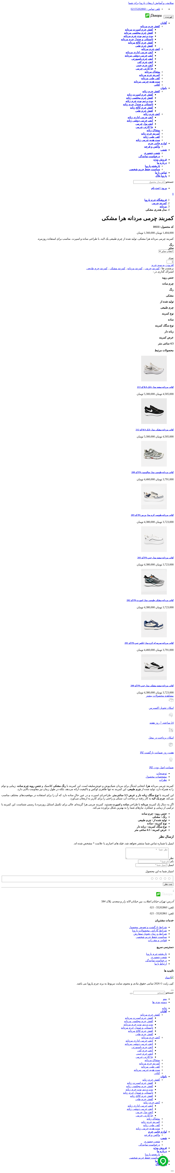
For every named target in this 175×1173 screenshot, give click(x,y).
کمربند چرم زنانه (150, 1121)
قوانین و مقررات (157, 940)
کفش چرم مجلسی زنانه (139, 1086)
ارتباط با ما (160, 963)
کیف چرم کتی (145, 1050)
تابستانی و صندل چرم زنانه (138, 1092)
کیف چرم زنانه (151, 1102)
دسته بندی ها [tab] (159, 1002)
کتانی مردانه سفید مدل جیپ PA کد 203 (155, 557)
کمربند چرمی (152, 268)
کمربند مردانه (135, 268)
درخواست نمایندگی (156, 960)
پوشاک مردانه (152, 1060)
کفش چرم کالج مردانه (140, 1030)
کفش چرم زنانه (151, 1079)
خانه (164, 1008)
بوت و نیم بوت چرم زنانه (139, 1089)
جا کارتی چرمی (144, 1056)
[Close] (172, 1170)
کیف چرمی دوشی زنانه (140, 1108)
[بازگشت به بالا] (172, 990)
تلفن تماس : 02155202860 (145, 9)
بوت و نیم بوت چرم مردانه (138, 1024)
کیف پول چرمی (144, 1112)
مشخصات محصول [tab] (156, 776)
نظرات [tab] (163, 779)
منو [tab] (165, 998)
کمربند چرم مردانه (149, 1063)
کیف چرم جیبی (144, 1053)
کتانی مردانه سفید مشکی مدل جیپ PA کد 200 (152, 685)
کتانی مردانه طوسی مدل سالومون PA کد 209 (152, 472)
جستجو (170, 181)
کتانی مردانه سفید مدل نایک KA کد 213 (155, 387)
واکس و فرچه (152, 1134)
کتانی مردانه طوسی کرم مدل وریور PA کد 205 (152, 515)
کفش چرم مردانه (150, 1014)
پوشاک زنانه (153, 1118)
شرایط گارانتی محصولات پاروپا (149, 930)
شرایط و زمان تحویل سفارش (150, 933)
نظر (171, 858)
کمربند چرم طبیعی (96, 268)
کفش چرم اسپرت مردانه (139, 1017)
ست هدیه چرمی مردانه (147, 1069)
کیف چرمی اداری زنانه (140, 1105)
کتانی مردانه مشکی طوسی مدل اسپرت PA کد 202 (150, 600)
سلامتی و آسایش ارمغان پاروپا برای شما (151, 3)
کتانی (157, 1073)
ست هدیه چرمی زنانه (148, 1128)
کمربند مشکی (117, 268)
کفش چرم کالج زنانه (141, 1095)
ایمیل (171, 864)
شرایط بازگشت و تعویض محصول (148, 927)
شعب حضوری (159, 957)
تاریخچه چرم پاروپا (156, 953)
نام (172, 861)
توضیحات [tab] (161, 773)
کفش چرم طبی (144, 1034)
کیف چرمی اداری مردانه (139, 1040)
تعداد (171, 258)
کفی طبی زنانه (151, 1125)
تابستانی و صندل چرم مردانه (137, 1027)
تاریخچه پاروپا (152, 1154)
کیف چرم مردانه (150, 1037)
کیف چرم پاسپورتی (142, 1047)
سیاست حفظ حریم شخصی (151, 937)
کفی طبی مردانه (150, 1066)
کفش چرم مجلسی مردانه (138, 1021)
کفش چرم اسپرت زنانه (140, 1082)
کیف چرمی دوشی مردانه (139, 1043)
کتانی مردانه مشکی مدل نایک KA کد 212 (155, 429)
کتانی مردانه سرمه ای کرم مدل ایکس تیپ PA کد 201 (149, 643)
